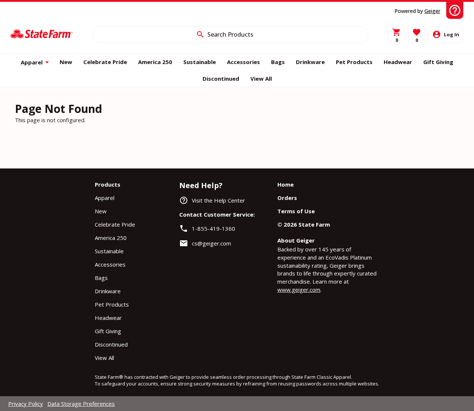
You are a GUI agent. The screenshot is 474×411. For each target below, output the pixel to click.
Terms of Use (296, 211)
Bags (101, 277)
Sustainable (109, 251)
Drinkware (108, 291)
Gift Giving (108, 331)
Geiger (432, 10)
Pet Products (112, 304)
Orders (287, 197)
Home (285, 184)
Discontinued (111, 344)
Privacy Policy (25, 403)
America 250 (111, 237)
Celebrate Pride (115, 224)
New (101, 211)
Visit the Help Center (218, 200)
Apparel (104, 197)
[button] (416, 34)
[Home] (41, 34)
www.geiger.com (298, 289)
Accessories (110, 264)
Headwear (108, 317)
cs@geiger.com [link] (211, 243)
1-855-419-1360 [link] (213, 228)
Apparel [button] (32, 62)
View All (104, 357)
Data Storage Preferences (81, 403)
